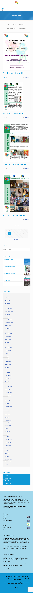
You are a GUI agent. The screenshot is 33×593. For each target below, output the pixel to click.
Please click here (7, 538)
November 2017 (8, 409)
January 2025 (8, 317)
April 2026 (7, 300)
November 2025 (8, 308)
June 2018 (7, 400)
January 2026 (8, 306)
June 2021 (7, 367)
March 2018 (7, 403)
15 (23, 233)
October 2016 (8, 425)
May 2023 (7, 342)
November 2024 (8, 320)
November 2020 (8, 375)
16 (26, 233)
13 (17, 233)
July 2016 (7, 428)
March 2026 (7, 303)
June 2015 (7, 450)
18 (16, 236)
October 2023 (8, 336)
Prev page (17, 225)
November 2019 (8, 386)
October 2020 (8, 378)
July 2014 (7, 464)
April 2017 (7, 417)
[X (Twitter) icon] (17, 587)
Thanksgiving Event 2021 (14, 73)
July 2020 (7, 381)
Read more (26, 77)
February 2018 (8, 406)
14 (20, 233)
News (14, 24)
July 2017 (7, 411)
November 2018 (8, 395)
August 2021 (8, 364)
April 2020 (7, 384)
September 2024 (9, 322)
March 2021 (7, 372)
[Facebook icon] (15, 587)
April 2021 (7, 370)
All (8, 24)
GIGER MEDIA (12, 578)
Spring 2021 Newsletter (13, 113)
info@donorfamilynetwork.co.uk (16, 585)
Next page (16, 239)
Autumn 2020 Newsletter (14, 215)
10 (9, 233)
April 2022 (7, 356)
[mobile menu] (31, 2)
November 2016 (8, 423)
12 (15, 233)
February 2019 (8, 392)
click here (25, 539)
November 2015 (8, 439)
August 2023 (8, 339)
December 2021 (8, 359)
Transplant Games (11, 28)
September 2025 (9, 311)
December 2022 (8, 347)
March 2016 (7, 437)
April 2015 (7, 453)
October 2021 (8, 361)
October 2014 (8, 462)
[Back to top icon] (29, 589)
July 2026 (7, 294)
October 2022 (8, 350)
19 (19, 236)
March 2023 (7, 345)
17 (13, 236)
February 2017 (8, 420)
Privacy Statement (16, 579)
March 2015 (7, 456)
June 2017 (7, 414)
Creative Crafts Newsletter (15, 164)
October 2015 (8, 442)
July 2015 (7, 448)
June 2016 (7, 431)
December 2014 (8, 459)
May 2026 (7, 297)
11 (12, 233)
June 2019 (7, 389)
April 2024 (7, 328)
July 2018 (7, 398)
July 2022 (7, 353)
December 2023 (8, 333)
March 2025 (7, 314)
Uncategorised (22, 28)
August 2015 (8, 445)
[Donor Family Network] (16, 3)
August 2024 (8, 325)
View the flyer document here (10, 568)
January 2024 (8, 331)
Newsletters (22, 24)
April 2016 (7, 434)
